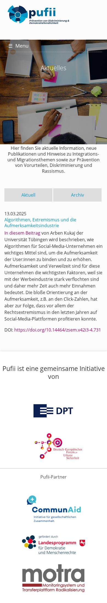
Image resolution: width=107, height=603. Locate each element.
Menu (18, 45)
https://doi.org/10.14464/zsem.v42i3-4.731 (57, 330)
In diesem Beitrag (22, 233)
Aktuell (28, 195)
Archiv (77, 195)
